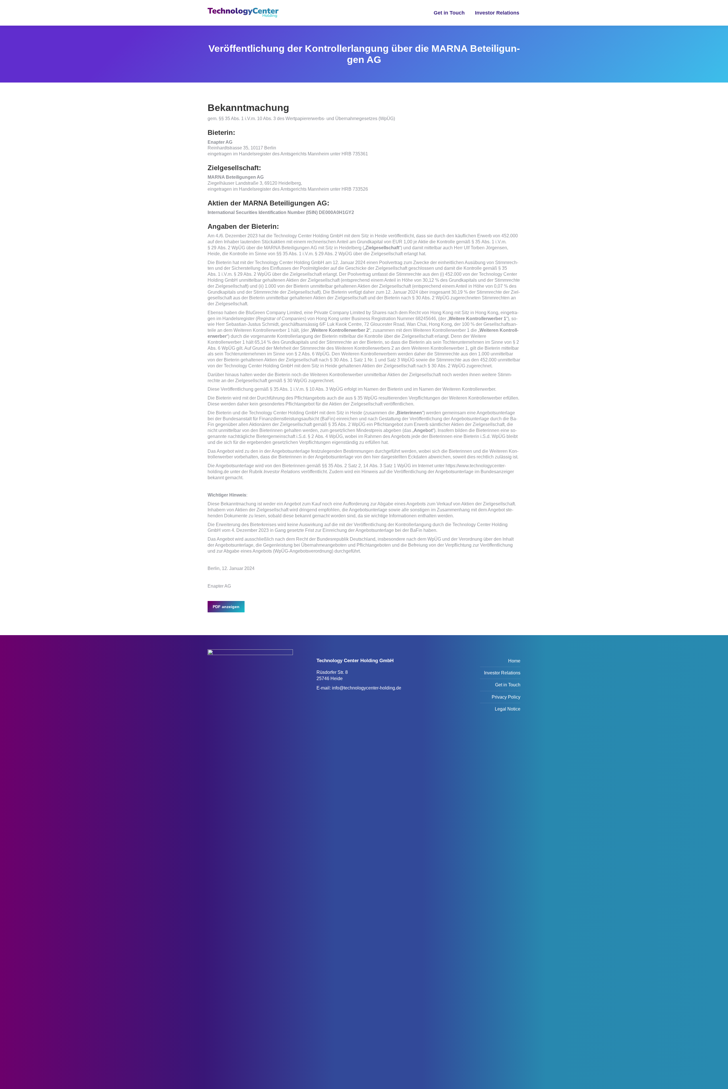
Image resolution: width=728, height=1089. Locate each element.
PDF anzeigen (226, 606)
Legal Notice (507, 709)
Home (514, 660)
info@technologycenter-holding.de (366, 687)
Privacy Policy (506, 697)
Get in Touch (507, 684)
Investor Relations (502, 672)
